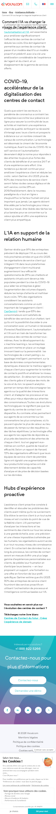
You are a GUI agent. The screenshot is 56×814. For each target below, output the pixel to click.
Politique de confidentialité (28, 741)
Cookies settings (28, 750)
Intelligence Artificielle (25, 12)
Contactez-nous (28, 680)
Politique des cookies (28, 746)
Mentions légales (28, 737)
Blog (11, 12)
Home (4, 12)
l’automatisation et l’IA (16, 32)
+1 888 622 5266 (28, 649)
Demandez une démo (28, 690)
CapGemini (10, 311)
